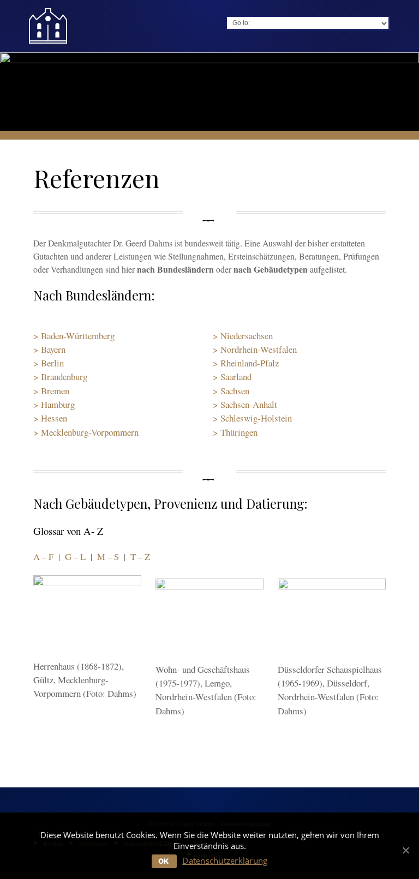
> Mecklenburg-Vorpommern (86, 432)
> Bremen (51, 390)
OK (163, 861)
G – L (75, 556)
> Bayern (49, 349)
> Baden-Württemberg (74, 335)
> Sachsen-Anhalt (245, 404)
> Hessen (50, 418)
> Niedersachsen (243, 335)
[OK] (405, 850)
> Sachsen (231, 390)
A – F (43, 556)
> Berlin (48, 363)
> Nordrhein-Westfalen (255, 349)
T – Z (140, 556)
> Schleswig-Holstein (252, 418)
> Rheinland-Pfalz (246, 363)
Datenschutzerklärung (224, 860)
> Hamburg (54, 404)
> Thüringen (235, 432)
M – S (108, 556)
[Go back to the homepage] (48, 26)
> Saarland (232, 376)
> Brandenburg (60, 376)
